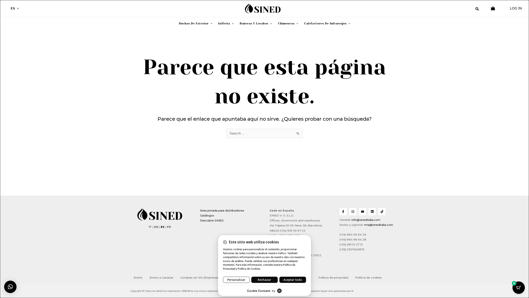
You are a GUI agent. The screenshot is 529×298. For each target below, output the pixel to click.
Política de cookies (368, 277)
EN (156, 226)
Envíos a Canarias (161, 277)
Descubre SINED (212, 220)
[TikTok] (382, 211)
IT (150, 226)
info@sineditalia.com (365, 219)
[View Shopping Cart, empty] (492, 9)
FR (169, 226)
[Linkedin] (372, 211)
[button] (17, 8)
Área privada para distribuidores (222, 210)
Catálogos (207, 215)
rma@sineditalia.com (378, 224)
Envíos (138, 277)
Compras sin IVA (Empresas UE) (202, 277)
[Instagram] (352, 211)
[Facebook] (343, 211)
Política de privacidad (333, 277)
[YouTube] (362, 211)
